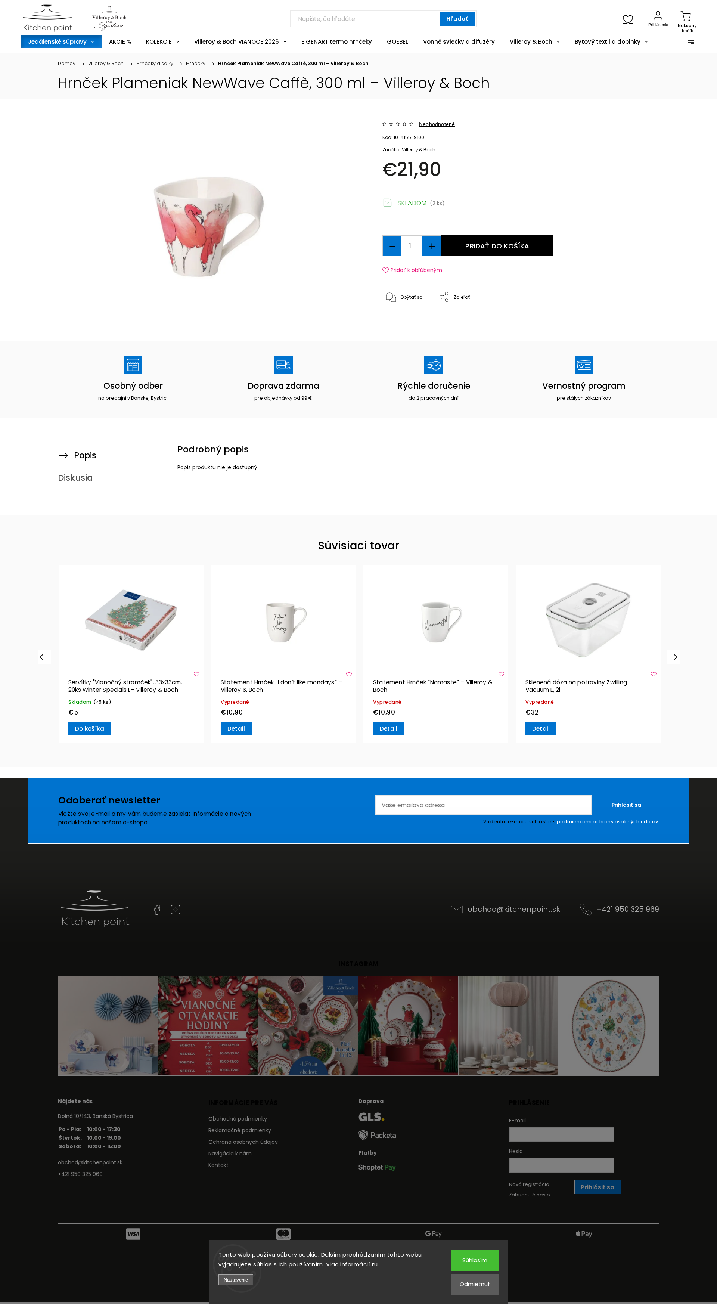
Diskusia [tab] (75, 478)
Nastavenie (236, 1280)
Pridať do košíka (497, 246)
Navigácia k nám (230, 1153)
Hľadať (457, 18)
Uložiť (400, 320)
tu (375, 1264)
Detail (236, 728)
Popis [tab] (85, 455)
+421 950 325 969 (627, 909)
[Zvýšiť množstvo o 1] (431, 246)
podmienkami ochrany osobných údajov (607, 821)
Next (674, 657)
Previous (45, 657)
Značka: (408, 149)
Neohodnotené (437, 124)
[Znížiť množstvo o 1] (392, 246)
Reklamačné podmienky (239, 1130)
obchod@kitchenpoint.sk (514, 909)
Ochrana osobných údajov (243, 1142)
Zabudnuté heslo (529, 1195)
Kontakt (218, 1165)
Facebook (156, 909)
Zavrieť (621, 322)
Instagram (175, 909)
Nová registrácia (529, 1184)
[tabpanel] (130, 654)
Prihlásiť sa (626, 805)
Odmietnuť (475, 1284)
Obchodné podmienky (237, 1118)
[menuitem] (61, 41)
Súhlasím (474, 1260)
